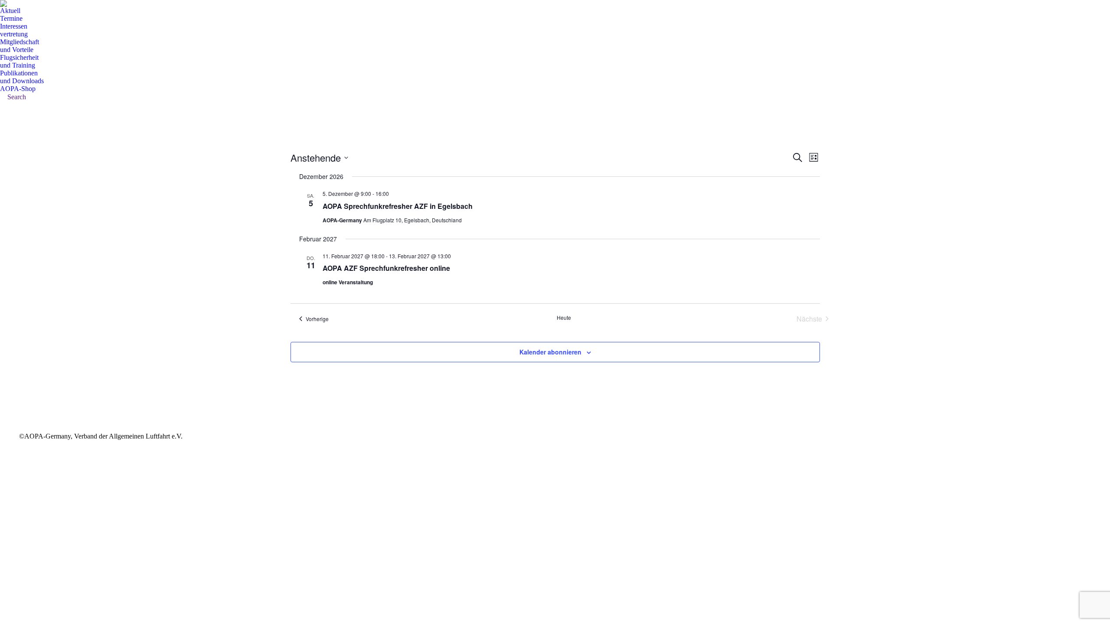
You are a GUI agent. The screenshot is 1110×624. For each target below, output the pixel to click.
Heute (564, 317)
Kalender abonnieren (550, 352)
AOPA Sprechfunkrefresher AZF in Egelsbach (398, 206)
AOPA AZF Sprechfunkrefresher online (386, 268)
